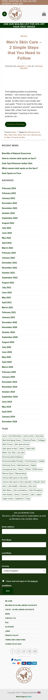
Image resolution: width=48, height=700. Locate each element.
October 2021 (8, 273)
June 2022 (7, 233)
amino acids (28, 436)
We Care (8, 601)
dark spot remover (22, 444)
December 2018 (9, 421)
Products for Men (18, 137)
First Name (6, 540)
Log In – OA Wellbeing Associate (19, 609)
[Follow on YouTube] (35, 651)
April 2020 (7, 362)
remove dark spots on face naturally (17, 482)
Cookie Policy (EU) (13, 644)
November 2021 (9, 268)
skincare (23, 486)
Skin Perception (35, 490)
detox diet (30, 449)
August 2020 (8, 342)
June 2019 (7, 402)
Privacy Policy (12, 635)
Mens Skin (13, 135)
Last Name (6, 553)
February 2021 (9, 312)
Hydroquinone (23, 465)
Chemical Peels (29, 440)
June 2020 (7, 352)
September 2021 (10, 278)
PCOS (28, 469)
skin (4, 486)
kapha (33, 465)
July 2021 (6, 287)
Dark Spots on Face (11, 173)
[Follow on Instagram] (18, 651)
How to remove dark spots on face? (19, 158)
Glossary (9, 627)
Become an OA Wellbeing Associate (21, 605)
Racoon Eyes (8, 474)
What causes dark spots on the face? (20, 168)
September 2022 (10, 218)
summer (25, 494)
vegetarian (19, 499)
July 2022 (6, 228)
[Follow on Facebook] (12, 651)
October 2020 (8, 332)
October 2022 (8, 213)
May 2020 (6, 357)
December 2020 (9, 322)
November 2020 (9, 327)
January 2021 (8, 317)
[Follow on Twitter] (24, 651)
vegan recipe (8, 499)
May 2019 (6, 407)
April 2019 (7, 412)
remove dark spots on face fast (15, 478)
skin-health (12, 486)
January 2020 (8, 377)
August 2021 (8, 283)
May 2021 (6, 297)
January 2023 (8, 198)
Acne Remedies (15, 436)
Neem (21, 469)
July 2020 (6, 347)
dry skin (21, 453)
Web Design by (21, 696)
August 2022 (8, 223)
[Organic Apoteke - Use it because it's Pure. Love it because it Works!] (15, 14)
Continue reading (15, 124)
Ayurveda (39, 436)
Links (7, 631)
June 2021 (7, 292)
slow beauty (7, 494)
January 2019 (8, 417)
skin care (32, 486)
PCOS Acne (37, 469)
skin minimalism (20, 490)
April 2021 (7, 302)
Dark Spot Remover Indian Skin (17, 163)
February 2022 (9, 253)
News (24, 36)
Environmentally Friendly (13, 461)
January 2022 (8, 258)
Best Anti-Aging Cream (12, 440)
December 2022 (9, 203)
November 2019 (9, 387)
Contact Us (10, 618)
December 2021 (9, 263)
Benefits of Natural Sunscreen (16, 153)
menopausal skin (9, 469)
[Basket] (43, 14)
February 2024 (9, 188)
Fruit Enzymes (31, 461)
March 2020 (7, 367)
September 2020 (10, 337)
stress (17, 494)
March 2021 (7, 307)
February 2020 (9, 372)
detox (22, 449)
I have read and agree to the (20, 583)
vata (32, 494)
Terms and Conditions (15, 640)
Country (5, 566)
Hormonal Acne (9, 465)
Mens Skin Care (24, 135)
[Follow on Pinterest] (29, 651)
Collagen (41, 440)
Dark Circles (7, 444)
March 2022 (7, 248)
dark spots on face (10, 449)
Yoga (28, 499)
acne (4, 436)
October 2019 (8, 392)
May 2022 (6, 238)
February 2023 (9, 193)
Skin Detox (7, 490)
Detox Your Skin (9, 453)
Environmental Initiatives (13, 457)
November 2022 (9, 208)
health (41, 461)
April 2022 (7, 243)
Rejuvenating (20, 474)
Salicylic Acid (39, 482)
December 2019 (9, 382)
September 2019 (10, 397)
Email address (8, 527)
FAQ (6, 622)
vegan (38, 494)
